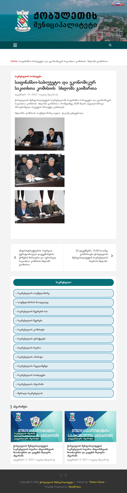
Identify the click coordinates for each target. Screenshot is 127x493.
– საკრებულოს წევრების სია (32, 311)
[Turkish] (122, 4)
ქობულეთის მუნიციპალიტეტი (56, 482)
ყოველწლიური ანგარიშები (27, 439)
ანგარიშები (20, 406)
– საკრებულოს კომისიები (30, 329)
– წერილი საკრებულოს (29, 393)
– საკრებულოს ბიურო (28, 347)
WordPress (75, 487)
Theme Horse (96, 482)
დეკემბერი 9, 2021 (77, 459)
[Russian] (118, 4)
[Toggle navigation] (15, 45)
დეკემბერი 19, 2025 (26, 94)
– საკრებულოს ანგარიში (30, 384)
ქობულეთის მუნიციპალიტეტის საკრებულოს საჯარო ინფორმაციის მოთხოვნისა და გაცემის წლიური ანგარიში (33, 451)
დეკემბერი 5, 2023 (23, 459)
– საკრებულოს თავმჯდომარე (32, 293)
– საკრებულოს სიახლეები (30, 375)
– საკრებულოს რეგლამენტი (32, 366)
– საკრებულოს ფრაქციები (31, 338)
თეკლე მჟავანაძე (48, 94)
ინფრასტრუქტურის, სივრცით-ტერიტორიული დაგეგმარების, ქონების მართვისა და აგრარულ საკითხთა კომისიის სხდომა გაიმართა (37, 257)
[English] (114, 4)
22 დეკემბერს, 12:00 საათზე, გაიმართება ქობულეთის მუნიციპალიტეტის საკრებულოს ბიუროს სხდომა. (90, 256)
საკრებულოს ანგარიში (24, 433)
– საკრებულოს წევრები (29, 320)
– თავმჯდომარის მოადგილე (32, 302)
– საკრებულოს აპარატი (29, 357)
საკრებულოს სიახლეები (28, 76)
